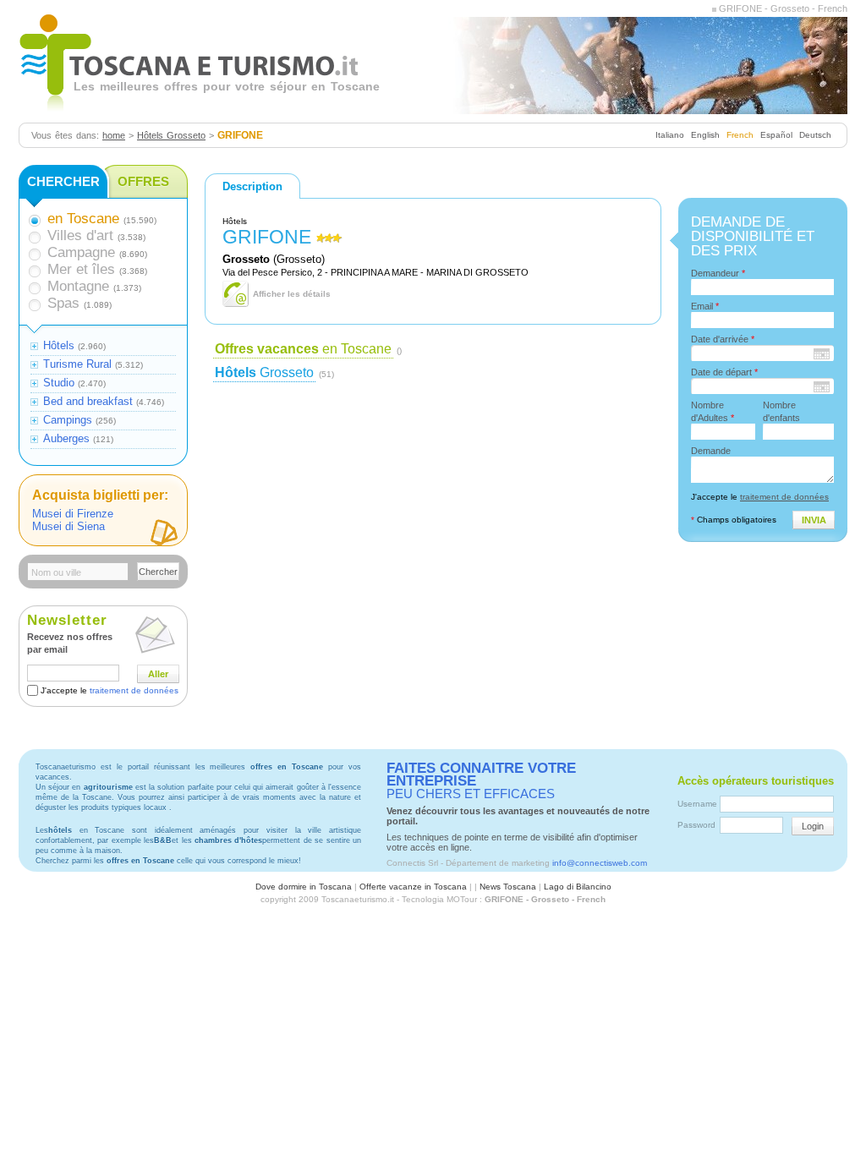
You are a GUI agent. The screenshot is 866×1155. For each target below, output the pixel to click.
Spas (63, 303)
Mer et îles (81, 269)
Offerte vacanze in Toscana (413, 886)
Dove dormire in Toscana (303, 886)
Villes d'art (80, 235)
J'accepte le (109, 690)
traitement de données (134, 690)
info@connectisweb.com (599, 863)
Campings (67, 419)
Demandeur (718, 273)
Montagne (78, 286)
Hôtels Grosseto (171, 135)
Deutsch (815, 135)
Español (776, 135)
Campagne (81, 252)
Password (696, 824)
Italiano (669, 135)
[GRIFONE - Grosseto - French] (714, 8)
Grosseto (264, 372)
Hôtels (58, 345)
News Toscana (508, 886)
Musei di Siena (68, 526)
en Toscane (303, 349)
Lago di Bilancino (577, 886)
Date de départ (724, 372)
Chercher (158, 572)
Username (697, 803)
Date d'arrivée (722, 339)
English (705, 135)
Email (705, 306)
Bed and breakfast (88, 401)
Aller (158, 674)
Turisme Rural (77, 364)
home (113, 135)
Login (813, 826)
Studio (58, 382)
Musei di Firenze (72, 513)
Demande (711, 451)
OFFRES (143, 181)
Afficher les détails (292, 293)
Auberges (66, 438)
